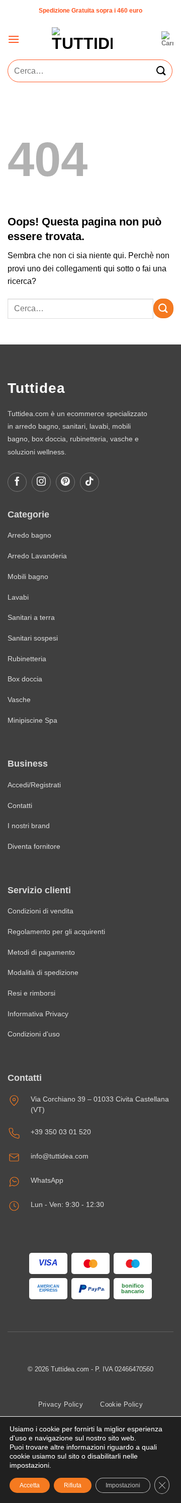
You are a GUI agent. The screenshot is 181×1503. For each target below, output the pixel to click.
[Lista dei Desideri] (127, 39)
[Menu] (14, 39)
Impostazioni (123, 1485)
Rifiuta (72, 1485)
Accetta (30, 1485)
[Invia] (161, 71)
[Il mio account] (147, 39)
